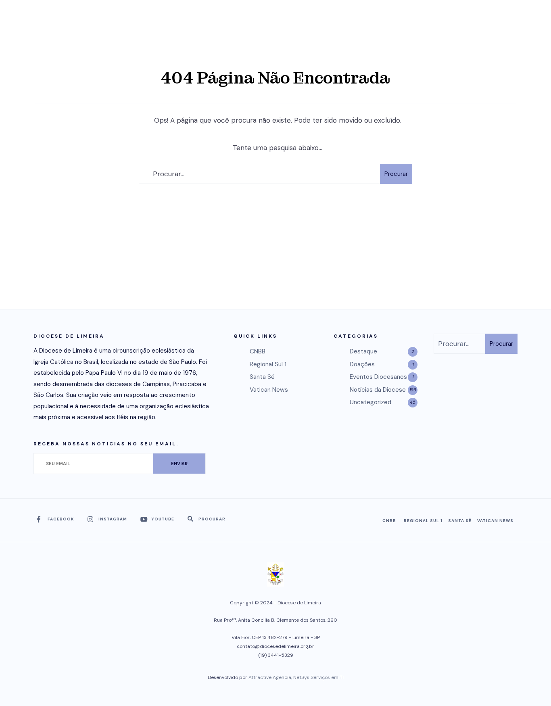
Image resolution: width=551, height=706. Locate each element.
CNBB (257, 351)
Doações (362, 364)
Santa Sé (262, 377)
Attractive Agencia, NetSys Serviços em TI (296, 677)
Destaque (363, 351)
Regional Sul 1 (268, 364)
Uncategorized (370, 402)
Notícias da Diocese (378, 390)
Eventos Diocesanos (378, 377)
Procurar (396, 174)
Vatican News (269, 390)
